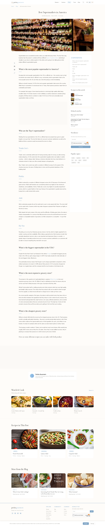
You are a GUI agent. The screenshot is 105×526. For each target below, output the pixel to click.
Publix (21, 176)
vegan (80, 160)
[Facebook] (15, 513)
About (65, 509)
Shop (79, 2)
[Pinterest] (18, 513)
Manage (92, 523)
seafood (84, 160)
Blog (69, 2)
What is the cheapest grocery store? (79, 82)
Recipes (56, 2)
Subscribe (81, 146)
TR (92, 2)
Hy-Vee (22, 225)
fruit (72, 160)
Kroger (49, 253)
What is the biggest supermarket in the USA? (80, 76)
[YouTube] (21, 513)
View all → (91, 390)
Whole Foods (53, 279)
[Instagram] (12, 513)
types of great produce (52, 58)
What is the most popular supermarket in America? (80, 61)
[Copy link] (14, 73)
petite (19, 2)
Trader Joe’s (23, 148)
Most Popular (48, 513)
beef (78, 162)
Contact (65, 511)
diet (87, 157)
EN (89, 2)
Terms (65, 515)
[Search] (83, 2)
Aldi (20, 198)
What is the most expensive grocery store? (79, 79)
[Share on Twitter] (14, 63)
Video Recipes (48, 515)
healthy (73, 157)
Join (92, 511)
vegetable (78, 157)
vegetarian (74, 162)
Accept (85, 523)
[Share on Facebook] (14, 66)
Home (12, 6)
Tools (74, 2)
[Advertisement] (43, 113)
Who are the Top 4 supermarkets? (79, 64)
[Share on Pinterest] (14, 69)
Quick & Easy (48, 511)
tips (75, 160)
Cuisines (63, 2)
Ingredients (48, 518)
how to (83, 157)
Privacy (65, 513)
